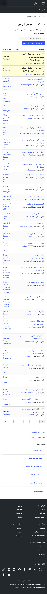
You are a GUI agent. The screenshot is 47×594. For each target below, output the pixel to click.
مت (42, 547)
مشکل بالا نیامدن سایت (35, 243)
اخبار (43, 509)
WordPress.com (37, 543)
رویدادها (19, 528)
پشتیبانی (42, 528)
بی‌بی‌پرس (40, 550)
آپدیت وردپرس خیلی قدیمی (32, 365)
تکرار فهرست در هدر (36, 196)
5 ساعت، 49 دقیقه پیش (6, 81)
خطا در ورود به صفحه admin (33, 152)
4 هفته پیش (7, 196)
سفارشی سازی (36, 223)
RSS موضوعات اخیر (37, 437)
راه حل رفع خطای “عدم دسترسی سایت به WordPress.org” (33, 57)
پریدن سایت (39, 377)
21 (16, 421)
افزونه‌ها (19, 513)
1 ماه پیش (6, 213)
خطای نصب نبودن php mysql (33, 174)
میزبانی (42, 513)
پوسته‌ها (19, 509)
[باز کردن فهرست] (3, 3)
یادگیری (42, 524)
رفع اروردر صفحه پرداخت (34, 282)
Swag (19, 536)
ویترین (20, 505)
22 (10, 421)
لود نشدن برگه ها (37, 106)
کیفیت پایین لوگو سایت (35, 204)
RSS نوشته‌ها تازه (38, 432)
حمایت (18, 532)
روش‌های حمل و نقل (36, 311)
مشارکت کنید (17, 524)
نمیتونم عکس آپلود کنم (35, 93)
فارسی (37, 564)
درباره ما (41, 505)
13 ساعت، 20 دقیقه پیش (6, 95)
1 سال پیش (6, 68)
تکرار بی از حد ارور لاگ (35, 233)
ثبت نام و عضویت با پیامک (32, 115)
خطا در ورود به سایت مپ (32, 389)
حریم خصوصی (39, 517)
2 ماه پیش (6, 311)
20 (21, 421)
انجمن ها (42, 10)
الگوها (20, 517)
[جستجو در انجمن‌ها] (21, 38)
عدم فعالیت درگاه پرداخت (32, 399)
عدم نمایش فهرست (36, 214)
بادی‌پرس (40, 554)
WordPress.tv (38, 536)
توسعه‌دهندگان (39, 532)
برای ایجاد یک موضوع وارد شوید (33, 43)
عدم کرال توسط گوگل (35, 297)
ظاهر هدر (40, 187)
